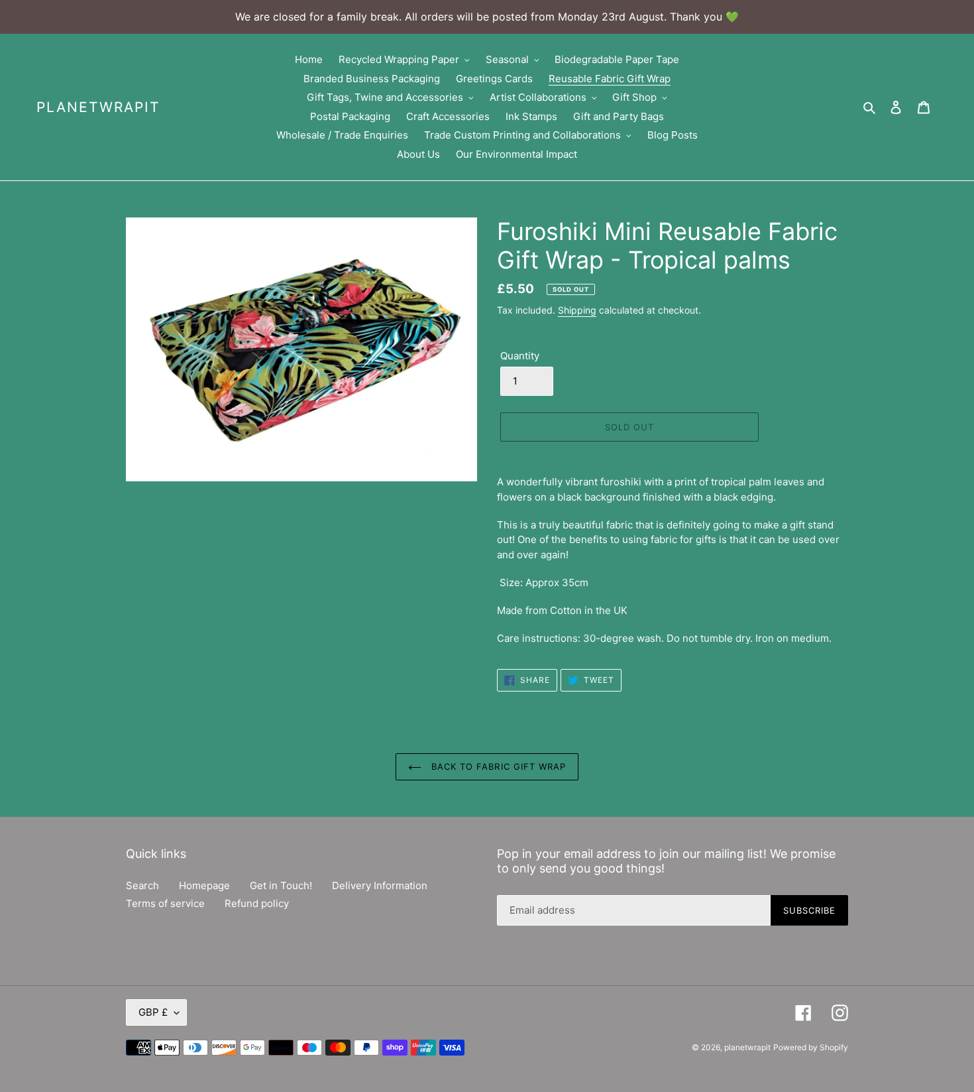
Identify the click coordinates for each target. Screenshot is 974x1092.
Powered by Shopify (810, 1047)
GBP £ (153, 1012)
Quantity (519, 355)
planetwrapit (98, 107)
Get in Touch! (281, 885)
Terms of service (165, 903)
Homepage (204, 885)
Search (142, 885)
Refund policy (257, 903)
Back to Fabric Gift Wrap (497, 766)
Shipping (577, 310)
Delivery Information (379, 885)
